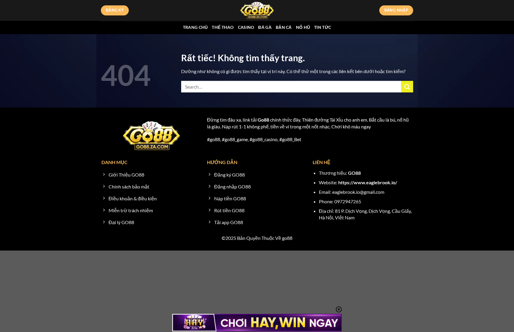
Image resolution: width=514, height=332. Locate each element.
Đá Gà (264, 27)
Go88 (263, 119)
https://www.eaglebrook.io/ (367, 182)
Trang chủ (195, 27)
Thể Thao (223, 27)
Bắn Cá (284, 27)
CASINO (246, 27)
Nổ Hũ (303, 27)
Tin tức (322, 27)
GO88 (354, 173)
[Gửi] (407, 86)
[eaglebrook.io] (257, 10)
